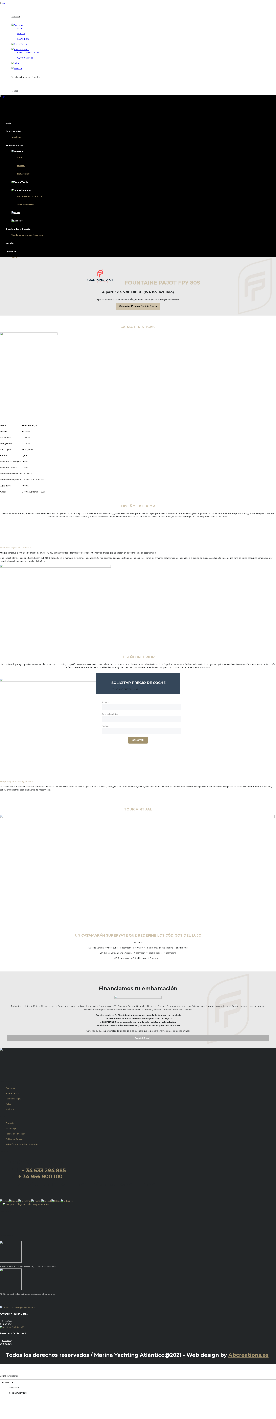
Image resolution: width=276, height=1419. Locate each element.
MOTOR (21, 33)
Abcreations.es (248, 1355)
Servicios (16, 16)
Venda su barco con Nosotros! (26, 77)
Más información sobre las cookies (22, 1144)
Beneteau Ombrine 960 (14, 1333)
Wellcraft (10, 1109)
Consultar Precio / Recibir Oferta (138, 306)
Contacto (11, 88)
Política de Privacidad (15, 1133)
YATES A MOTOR (25, 58)
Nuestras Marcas (14, 22)
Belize (8, 1104)
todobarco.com (162, 1361)
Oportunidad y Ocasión (18, 74)
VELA (19, 28)
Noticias (10, 82)
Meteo (15, 91)
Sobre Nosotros (14, 13)
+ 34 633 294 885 (44, 1170)
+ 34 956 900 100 (40, 1176)
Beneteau (10, 1088)
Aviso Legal (11, 1128)
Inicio (8, 8)
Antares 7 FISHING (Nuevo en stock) (14, 1313)
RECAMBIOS (23, 38)
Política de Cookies (14, 1139)
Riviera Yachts (12, 1093)
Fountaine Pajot (13, 1098)
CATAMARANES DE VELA (29, 52)
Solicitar (138, 740)
